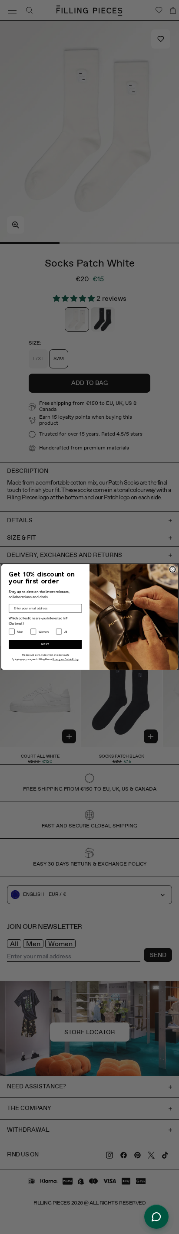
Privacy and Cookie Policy (66, 659)
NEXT (45, 644)
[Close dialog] (172, 570)
